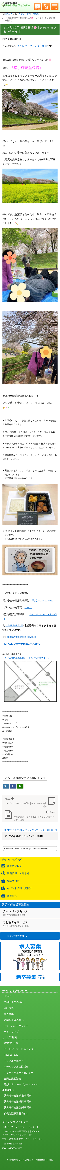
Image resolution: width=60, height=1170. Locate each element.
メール (28, 607)
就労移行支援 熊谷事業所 (18, 1095)
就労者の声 (13, 881)
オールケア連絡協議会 (16, 1066)
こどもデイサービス (16, 924)
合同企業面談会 (12, 1078)
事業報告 (12, 896)
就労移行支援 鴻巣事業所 (18, 1107)
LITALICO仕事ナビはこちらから (22, 643)
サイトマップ (11, 1031)
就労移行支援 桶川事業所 (18, 1101)
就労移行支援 (11, 1043)
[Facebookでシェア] (13, 786)
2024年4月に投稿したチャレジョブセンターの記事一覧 (31, 830)
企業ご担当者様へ (17, 936)
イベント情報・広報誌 (28, 14)
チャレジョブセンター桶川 (32, 46)
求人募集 (9, 1014)
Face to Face (11, 1054)
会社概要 (9, 1008)
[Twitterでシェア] (6, 786)
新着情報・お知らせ (18, 873)
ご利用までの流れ (14, 1002)
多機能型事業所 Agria (16, 1113)
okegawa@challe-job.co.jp (21, 637)
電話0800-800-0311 (42, 600)
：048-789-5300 (14, 625)
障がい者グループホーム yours (21, 1084)
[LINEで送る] (20, 786)
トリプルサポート (14, 1060)
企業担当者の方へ (14, 1020)
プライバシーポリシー (16, 1026)
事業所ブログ (14, 866)
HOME (8, 14)
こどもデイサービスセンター (20, 1049)
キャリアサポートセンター (18, 1072)
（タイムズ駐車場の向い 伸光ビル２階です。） (26, 658)
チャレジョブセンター (17, 913)
